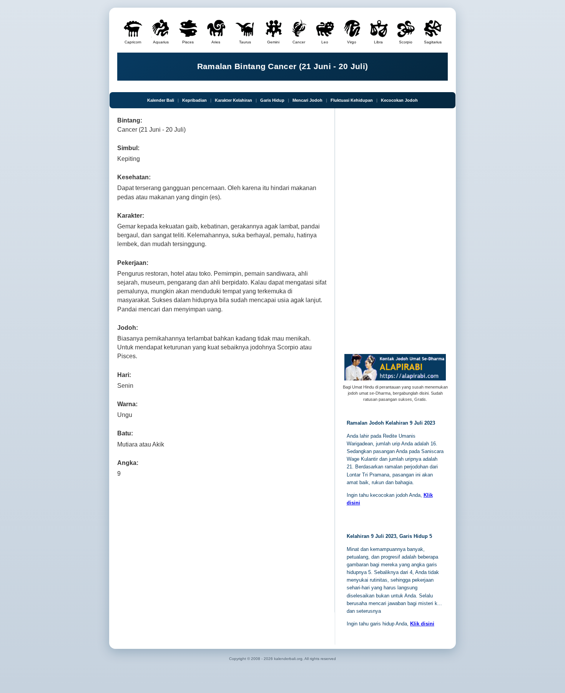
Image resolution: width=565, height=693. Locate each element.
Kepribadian (194, 100)
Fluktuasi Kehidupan (352, 100)
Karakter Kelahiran (233, 100)
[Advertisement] (222, 543)
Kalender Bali (160, 100)
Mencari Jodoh (307, 100)
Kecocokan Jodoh (399, 100)
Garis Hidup (272, 100)
